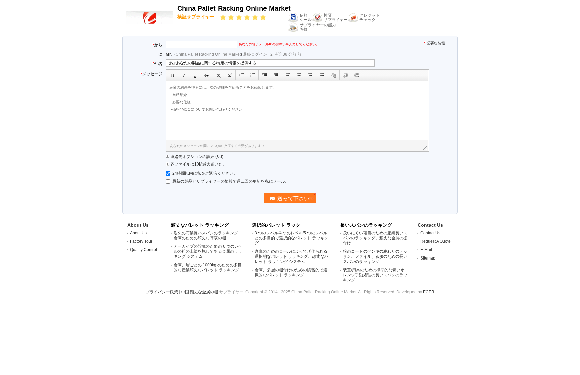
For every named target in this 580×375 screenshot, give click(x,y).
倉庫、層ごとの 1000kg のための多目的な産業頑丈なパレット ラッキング (208, 267)
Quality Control (143, 249)
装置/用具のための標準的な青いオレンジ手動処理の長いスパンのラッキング (375, 275)
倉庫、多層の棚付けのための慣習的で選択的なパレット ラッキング (291, 272)
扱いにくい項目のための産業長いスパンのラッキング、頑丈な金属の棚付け (375, 238)
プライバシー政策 (162, 292)
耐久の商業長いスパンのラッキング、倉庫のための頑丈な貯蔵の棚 (208, 235)
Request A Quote (435, 241)
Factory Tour (141, 241)
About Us (138, 233)
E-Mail (426, 249)
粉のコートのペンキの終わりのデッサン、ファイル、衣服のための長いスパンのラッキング (375, 256)
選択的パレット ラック (276, 225)
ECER (428, 292)
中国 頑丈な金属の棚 (199, 292)
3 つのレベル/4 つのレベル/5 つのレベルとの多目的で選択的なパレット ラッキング (291, 238)
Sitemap (427, 258)
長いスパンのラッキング (366, 225)
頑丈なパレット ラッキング (200, 225)
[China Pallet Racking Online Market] (149, 17)
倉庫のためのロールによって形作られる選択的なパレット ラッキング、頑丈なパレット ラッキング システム (291, 256)
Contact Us (430, 233)
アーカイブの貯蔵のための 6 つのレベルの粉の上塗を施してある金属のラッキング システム (208, 251)
